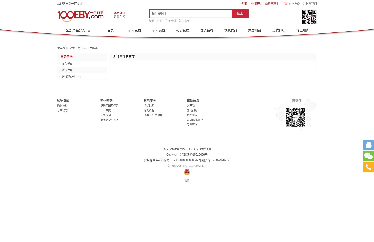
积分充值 (158, 30)
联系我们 (311, 3)
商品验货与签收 (109, 120)
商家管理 (270, 3)
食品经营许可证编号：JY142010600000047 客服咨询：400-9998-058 (187, 160)
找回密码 (192, 115)
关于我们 (192, 105)
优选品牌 (206, 30)
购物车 (294, 3)
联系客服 (192, 124)
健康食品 (230, 30)
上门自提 (105, 110)
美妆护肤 (278, 30)
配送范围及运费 (109, 105)
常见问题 (192, 110)
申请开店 (257, 3)
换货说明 (67, 63)
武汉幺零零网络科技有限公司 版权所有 (187, 149)
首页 (110, 30)
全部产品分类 (76, 30)
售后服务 (92, 48)
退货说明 (67, 70)
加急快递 (105, 115)
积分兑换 (134, 30)
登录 (244, 3)
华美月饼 (171, 21)
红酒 (160, 21)
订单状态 (62, 110)
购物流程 (62, 105)
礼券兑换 (182, 30)
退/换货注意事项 (72, 76)
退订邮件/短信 (195, 120)
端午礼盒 (184, 21)
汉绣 (151, 21)
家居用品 (254, 30)
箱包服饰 (302, 30)
